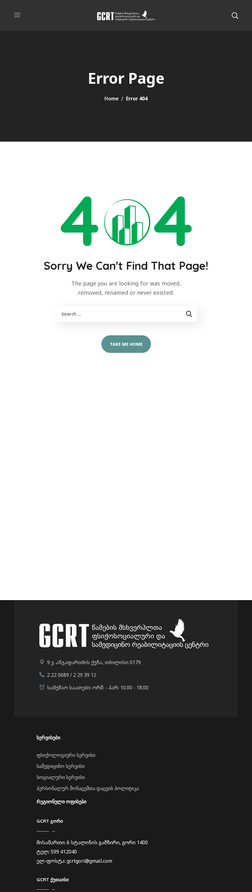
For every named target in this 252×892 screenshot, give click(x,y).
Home (111, 98)
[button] (235, 15)
